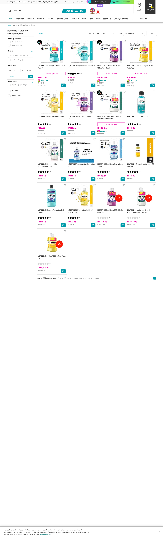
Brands (143, 19)
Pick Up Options (14, 39)
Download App (69, 2)
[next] (132, 18)
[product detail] (51, 52)
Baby (91, 19)
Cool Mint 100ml (137, 116)
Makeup (40, 19)
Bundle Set (16, 96)
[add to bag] (63, 85)
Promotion (12, 82)
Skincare (30, 19)
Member (20, 19)
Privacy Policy (45, 534)
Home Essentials (103, 19)
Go (31, 77)
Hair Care (75, 19)
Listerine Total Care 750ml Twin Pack (109, 67)
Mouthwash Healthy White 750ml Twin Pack (109, 117)
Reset (12, 77)
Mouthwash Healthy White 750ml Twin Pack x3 (139, 211)
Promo (10, 19)
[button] (150, 7)
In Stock (15, 91)
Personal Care (62, 19)
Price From (12, 65)
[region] (81, 531)
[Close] (159, 531)
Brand (10, 51)
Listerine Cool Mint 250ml (81, 66)
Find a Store (81, 2)
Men (84, 19)
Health (50, 19)
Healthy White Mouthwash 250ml (47, 165)
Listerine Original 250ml (51, 116)
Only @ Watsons (121, 19)
